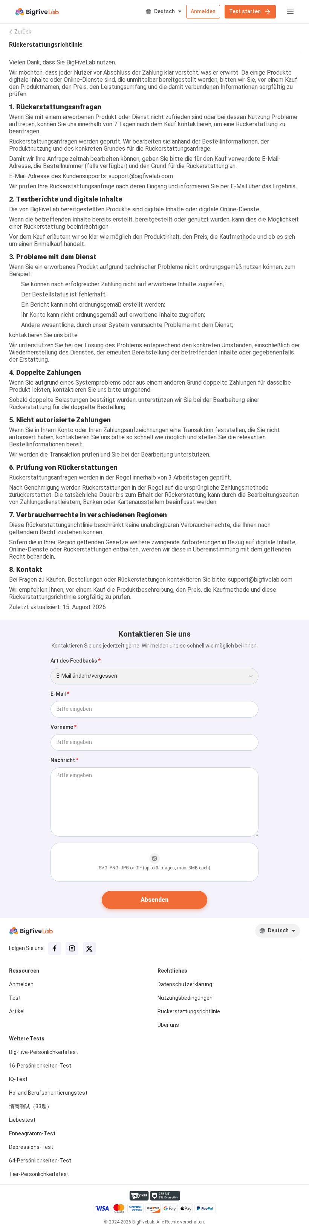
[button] (287, 12)
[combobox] (154, 676)
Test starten (245, 11)
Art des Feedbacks (73, 661)
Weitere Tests (26, 1039)
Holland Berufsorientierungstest (48, 1093)
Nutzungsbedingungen (185, 998)
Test (15, 998)
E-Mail (58, 694)
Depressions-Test (31, 1147)
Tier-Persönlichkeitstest (39, 1174)
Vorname (61, 727)
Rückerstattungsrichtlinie (189, 1011)
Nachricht (62, 760)
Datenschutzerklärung (185, 984)
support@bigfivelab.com (141, 176)
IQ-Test (18, 1079)
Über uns (168, 1025)
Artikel (16, 1011)
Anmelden (203, 11)
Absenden (154, 899)
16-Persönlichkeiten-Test (40, 1066)
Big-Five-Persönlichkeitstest (43, 1052)
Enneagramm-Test (32, 1133)
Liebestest (22, 1120)
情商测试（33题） (30, 1106)
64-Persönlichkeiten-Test (40, 1161)
